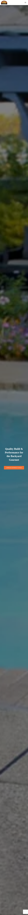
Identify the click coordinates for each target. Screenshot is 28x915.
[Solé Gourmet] (4, 2)
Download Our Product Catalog (14, 467)
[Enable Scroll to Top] (25, 912)
